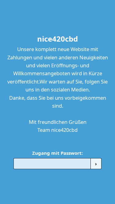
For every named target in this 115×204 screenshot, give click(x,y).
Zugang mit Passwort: (57, 153)
